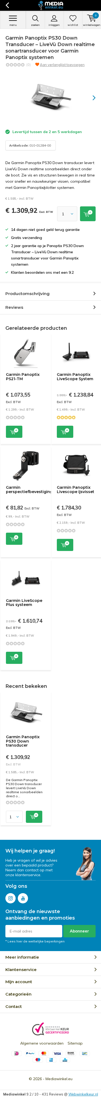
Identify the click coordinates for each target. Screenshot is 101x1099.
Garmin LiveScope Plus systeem (24, 602)
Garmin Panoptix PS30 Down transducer (23, 741)
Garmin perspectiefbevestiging (29, 489)
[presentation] (90, 97)
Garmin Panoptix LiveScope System (75, 376)
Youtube (23, 898)
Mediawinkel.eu (59, 1078)
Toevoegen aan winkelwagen (14, 432)
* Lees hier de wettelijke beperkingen (35, 941)
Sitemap (75, 1043)
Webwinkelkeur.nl (83, 1094)
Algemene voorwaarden (42, 1043)
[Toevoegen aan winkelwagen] (88, 213)
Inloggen (54, 25)
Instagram (10, 898)
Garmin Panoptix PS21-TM (23, 376)
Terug (7, 5)
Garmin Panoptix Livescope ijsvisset (75, 489)
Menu (13, 25)
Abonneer (79, 931)
